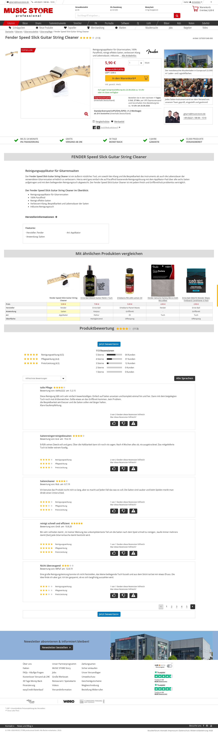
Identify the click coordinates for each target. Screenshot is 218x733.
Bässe (25, 23)
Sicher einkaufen (89, 668)
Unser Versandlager (91, 672)
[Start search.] (177, 15)
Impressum (173, 730)
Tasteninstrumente (57, 23)
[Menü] (171, 663)
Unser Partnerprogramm (64, 663)
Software (125, 23)
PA (96, 23)
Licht (149, 23)
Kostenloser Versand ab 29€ (36, 676)
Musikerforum (154, 730)
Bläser (166, 23)
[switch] (169, 666)
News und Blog (24, 726)
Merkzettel (119, 121)
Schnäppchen (19, 27)
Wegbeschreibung (90, 685)
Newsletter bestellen (55, 647)
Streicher (78, 23)
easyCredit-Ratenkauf (33, 689)
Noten (191, 23)
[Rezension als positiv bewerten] (114, 423)
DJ (138, 23)
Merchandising (97, 27)
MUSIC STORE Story (61, 668)
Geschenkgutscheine (91, 681)
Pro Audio (109, 23)
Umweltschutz (88, 676)
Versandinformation (62, 689)
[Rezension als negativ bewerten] (124, 423)
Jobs (171, 27)
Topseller (72, 27)
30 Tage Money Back (32, 681)
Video (205, 27)
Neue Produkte (46, 27)
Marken (122, 27)
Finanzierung (29, 685)
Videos (55, 685)
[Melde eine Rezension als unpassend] (133, 423)
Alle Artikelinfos (129, 55)
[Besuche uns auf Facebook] (204, 725)
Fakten (26, 668)
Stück (147, 63)
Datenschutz (184, 730)
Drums (38, 23)
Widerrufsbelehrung (199, 730)
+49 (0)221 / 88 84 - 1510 (195, 117)
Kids (179, 23)
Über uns (27, 663)
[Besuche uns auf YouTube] (211, 725)
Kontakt (9, 726)
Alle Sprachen (184, 378)
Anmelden (196, 2)
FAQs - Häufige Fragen (33, 672)
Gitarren (11, 23)
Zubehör (205, 23)
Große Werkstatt (60, 676)
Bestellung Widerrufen (92, 689)
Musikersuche (152, 27)
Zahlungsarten (89, 663)
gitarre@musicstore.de (19, 2)
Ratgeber (188, 27)
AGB (211, 730)
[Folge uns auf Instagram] (207, 725)
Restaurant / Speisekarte (64, 681)
